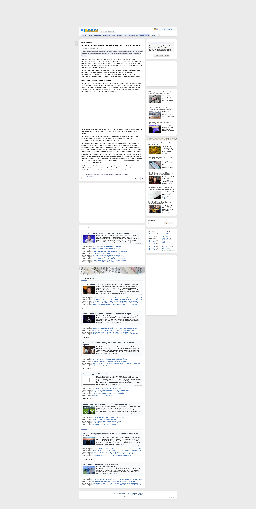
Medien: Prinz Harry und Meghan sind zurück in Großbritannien (109, 251)
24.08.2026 (152, 236)
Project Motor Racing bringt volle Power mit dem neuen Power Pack (110, 365)
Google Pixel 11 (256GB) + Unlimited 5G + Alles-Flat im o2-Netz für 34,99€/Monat (114, 330)
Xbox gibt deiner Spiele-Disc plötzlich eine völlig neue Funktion (109, 359)
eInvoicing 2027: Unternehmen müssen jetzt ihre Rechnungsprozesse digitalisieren (115, 483)
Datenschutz (121, 493)
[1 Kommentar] (85, 178)
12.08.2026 (165, 239)
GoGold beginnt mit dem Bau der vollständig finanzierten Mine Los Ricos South (113, 481)
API (138, 495)
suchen (170, 223)
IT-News (85, 308)
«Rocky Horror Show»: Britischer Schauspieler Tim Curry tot (108, 253)
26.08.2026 (152, 233)
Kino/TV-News (87, 368)
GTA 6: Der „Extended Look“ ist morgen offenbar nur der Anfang (109, 361)
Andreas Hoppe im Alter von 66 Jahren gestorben (102, 374)
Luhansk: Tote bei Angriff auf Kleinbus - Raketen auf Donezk (108, 258)
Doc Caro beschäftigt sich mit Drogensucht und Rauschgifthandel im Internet (113, 392)
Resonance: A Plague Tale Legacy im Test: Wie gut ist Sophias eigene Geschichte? (115, 358)
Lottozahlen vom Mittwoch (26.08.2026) (103, 262)
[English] (157, 29)
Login (163, 29)
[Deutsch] (155, 29)
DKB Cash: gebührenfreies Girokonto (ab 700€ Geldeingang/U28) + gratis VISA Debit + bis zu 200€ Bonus (121, 334)
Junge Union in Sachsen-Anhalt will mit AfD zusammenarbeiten (107, 233)
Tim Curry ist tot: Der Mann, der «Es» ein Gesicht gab (106, 388)
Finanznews (86, 428)
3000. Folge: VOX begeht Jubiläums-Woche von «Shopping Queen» (111, 390)
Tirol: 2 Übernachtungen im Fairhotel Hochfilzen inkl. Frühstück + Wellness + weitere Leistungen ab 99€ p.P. (121, 301)
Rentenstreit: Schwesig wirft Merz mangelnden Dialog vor (108, 257)
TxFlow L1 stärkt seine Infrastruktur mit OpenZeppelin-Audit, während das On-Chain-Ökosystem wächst (120, 450)
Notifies (174, 252)
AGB (127, 493)
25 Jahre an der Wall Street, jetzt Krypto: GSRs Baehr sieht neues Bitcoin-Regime (114, 452)
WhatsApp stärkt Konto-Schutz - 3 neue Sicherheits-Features (160, 158)
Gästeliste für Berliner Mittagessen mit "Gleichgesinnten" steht (109, 248)
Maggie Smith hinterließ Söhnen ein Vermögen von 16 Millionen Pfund (160, 174)
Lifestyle (120, 35)
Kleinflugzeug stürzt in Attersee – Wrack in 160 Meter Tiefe (108, 417)
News (84, 35)
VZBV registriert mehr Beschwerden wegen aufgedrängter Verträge (160, 92)
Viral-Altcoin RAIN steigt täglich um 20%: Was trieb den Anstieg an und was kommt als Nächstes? (118, 449)
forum (174, 58)
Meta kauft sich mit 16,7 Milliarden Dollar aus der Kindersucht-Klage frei (161, 188)
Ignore (169, 252)
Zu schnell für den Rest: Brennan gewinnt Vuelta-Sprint (107, 423)
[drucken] (76, 45)
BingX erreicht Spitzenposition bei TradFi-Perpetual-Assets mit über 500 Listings (114, 454)
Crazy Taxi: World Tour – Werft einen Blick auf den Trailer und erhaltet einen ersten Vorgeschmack (118, 363)
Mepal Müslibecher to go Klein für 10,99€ (103, 327)
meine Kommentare (162, 252)
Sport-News (86, 399)
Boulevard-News (88, 279)
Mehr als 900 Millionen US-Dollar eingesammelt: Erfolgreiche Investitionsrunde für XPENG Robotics (119, 485)
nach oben (171, 497)
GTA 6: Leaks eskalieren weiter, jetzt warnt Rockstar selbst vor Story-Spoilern (109, 344)
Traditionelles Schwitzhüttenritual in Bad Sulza (100, 464)
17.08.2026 (152, 249)
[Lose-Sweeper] (159, 35)
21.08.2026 (152, 243)
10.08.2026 (165, 243)
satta (153, 43)
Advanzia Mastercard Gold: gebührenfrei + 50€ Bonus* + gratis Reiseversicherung (114, 328)
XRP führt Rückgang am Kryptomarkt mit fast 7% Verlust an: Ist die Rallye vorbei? (111, 434)
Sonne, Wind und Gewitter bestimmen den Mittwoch (161, 143)
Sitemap (115, 493)
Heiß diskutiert (166, 248)
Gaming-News (87, 337)
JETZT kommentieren (162, 55)
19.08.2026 (152, 246)
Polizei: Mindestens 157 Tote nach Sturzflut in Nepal (106, 246)
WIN (126, 35)
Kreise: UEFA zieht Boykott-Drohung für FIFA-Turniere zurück (106, 404)
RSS (141, 495)
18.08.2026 (152, 248)
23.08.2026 (152, 240)
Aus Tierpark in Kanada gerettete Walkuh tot (104, 250)
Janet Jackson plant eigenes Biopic (102, 395)
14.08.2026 (165, 236)
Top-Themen (86, 227)
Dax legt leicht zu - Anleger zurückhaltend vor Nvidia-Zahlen (159, 108)
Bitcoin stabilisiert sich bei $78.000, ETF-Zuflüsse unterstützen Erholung (111, 455)
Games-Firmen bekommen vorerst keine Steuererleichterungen (107, 313)
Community (106, 35)
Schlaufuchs (97, 35)
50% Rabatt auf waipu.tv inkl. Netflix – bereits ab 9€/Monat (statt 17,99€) (111, 332)
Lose (113, 35)
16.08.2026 (165, 233)
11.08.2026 (165, 241)
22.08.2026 (152, 242)
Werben (154, 35)
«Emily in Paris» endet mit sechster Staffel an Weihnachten (108, 393)
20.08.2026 (152, 245)
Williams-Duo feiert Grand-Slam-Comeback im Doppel (107, 421)
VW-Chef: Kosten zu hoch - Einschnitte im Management (107, 255)
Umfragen (133, 35)
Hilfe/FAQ (133, 495)
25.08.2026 (152, 235)
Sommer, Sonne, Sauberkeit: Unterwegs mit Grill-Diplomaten (111, 45)
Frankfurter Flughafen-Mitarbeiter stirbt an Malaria (159, 123)
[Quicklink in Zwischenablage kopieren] (76, 42)
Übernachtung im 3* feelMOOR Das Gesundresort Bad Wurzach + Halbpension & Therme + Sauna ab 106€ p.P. (122, 303)
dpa (103, 48)
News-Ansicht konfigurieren (169, 250)
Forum (90, 35)
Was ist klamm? (144, 35)
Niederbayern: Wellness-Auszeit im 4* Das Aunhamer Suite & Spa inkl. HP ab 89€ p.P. (115, 304)
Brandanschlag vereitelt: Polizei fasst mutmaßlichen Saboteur (109, 260)
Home (115, 495)
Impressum (140, 493)
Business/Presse (88, 459)
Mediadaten (133, 493)
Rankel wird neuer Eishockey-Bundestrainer (104, 419)
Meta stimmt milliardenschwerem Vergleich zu (104, 424)
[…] (129, 242)
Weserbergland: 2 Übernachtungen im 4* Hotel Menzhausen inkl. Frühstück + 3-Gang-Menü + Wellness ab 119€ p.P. (124, 299)
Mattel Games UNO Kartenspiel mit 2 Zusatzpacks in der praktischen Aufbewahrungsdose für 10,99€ (119, 298)
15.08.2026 (165, 235)
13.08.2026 (165, 238)
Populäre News (166, 246)
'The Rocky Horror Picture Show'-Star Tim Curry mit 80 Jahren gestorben (110, 284)
